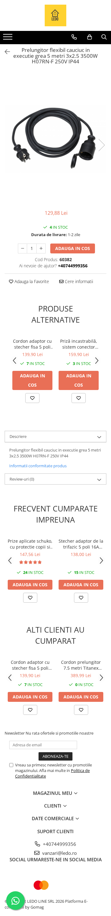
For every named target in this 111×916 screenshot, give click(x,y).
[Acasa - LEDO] (55, 15)
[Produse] (8, 38)
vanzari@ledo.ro (59, 853)
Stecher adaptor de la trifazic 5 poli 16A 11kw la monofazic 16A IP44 (81, 544)
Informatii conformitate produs (38, 466)
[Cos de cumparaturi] (89, 37)
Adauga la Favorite (31, 281)
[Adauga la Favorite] (32, 398)
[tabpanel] (55, 139)
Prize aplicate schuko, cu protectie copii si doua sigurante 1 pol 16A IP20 (30, 544)
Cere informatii (78, 281)
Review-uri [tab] (22, 479)
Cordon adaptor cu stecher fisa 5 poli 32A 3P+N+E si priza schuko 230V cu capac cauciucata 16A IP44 (32, 344)
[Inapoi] (4, 52)
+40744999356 (59, 844)
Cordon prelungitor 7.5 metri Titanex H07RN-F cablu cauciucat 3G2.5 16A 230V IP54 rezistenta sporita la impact (81, 665)
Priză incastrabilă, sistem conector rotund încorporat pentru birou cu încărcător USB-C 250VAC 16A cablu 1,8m (78, 344)
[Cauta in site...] (104, 37)
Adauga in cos (72, 248)
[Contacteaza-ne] (74, 37)
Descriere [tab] (18, 436)
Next (101, 145)
